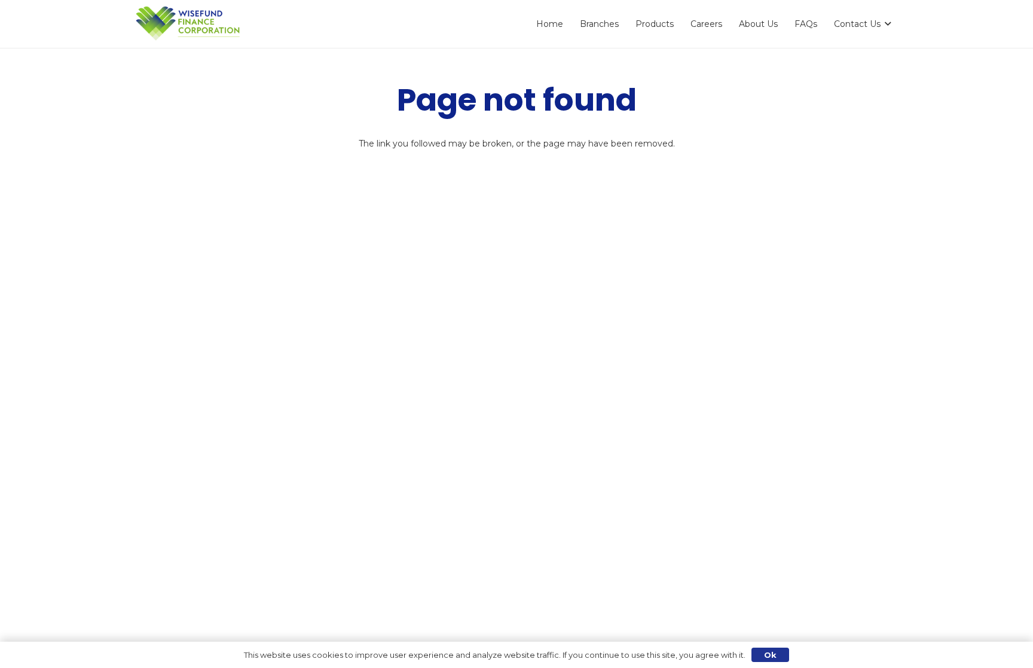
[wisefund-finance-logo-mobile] (188, 24)
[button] (888, 24)
